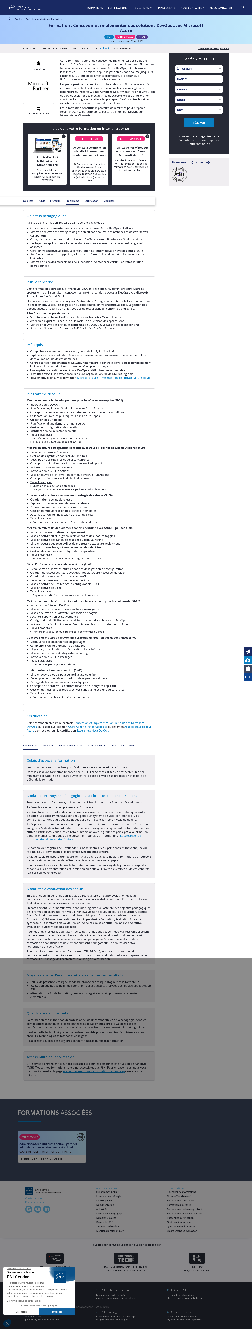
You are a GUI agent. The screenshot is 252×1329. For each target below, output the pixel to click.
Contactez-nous (198, 144)
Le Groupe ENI (104, 1200)
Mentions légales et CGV (110, 1230)
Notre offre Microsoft (179, 1196)
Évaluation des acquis (71, 745)
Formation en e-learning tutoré (184, 1209)
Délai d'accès (30, 745)
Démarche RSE (104, 1222)
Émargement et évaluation (182, 1230)
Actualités (101, 1209)
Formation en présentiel (180, 1200)
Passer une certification (180, 1217)
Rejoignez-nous (34, 1202)
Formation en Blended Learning (184, 1213)
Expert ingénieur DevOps (93, 730)
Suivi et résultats (97, 745)
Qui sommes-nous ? (107, 1192)
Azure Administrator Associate (87, 727)
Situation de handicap (108, 1226)
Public (41, 200)
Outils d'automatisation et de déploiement (45, 19)
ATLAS (142, 36)
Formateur (118, 745)
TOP (109, 36)
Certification (91, 200)
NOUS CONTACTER (221, 7)
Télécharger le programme (213, 48)
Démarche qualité (106, 1217)
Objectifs (28, 200)
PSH (131, 745)
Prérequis (55, 200)
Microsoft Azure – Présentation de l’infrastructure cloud (113, 378)
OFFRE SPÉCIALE (125, 36)
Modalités (109, 200)
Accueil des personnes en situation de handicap (94, 1071)
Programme (72, 200)
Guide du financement (179, 1222)
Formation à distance (179, 1204)
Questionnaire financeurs (181, 1226)
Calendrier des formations (181, 1192)
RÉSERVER (199, 122)
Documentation (105, 1204)
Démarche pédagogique (109, 1213)
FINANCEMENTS (166, 7)
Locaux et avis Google (108, 1196)
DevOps (18, 19)
